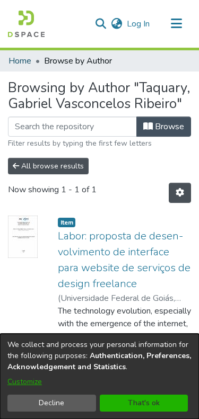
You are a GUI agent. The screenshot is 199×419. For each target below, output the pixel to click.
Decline (51, 403)
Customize (24, 382)
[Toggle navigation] (176, 24)
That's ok (144, 403)
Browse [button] (168, 126)
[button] (26, 24)
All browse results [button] (51, 166)
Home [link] (19, 61)
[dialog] (99, 376)
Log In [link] (139, 24)
